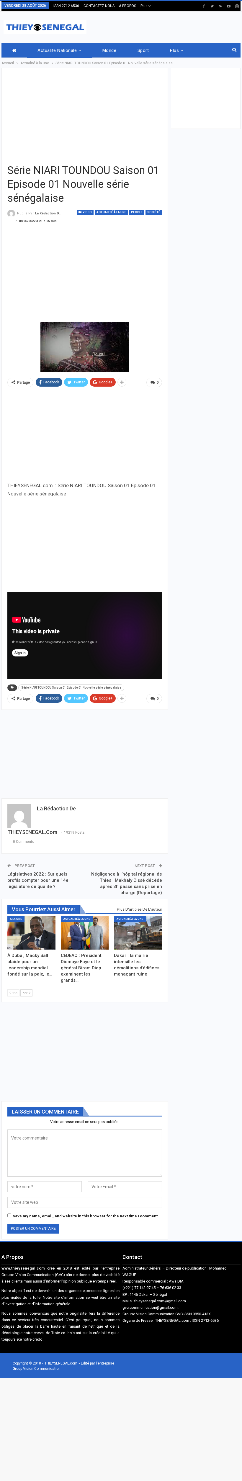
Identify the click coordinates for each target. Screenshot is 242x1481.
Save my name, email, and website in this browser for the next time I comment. (86, 1216)
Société (153, 212)
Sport (143, 50)
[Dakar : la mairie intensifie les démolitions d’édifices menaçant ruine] (138, 933)
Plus (144, 6)
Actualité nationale (57, 50)
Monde (109, 50)
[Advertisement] (171, 26)
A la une (16, 918)
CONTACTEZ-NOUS (99, 6)
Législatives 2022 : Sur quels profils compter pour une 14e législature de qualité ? (37, 880)
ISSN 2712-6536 (66, 6)
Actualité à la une (111, 212)
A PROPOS (127, 6)
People (137, 212)
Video (87, 212)
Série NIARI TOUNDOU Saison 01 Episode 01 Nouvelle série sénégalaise (71, 687)
